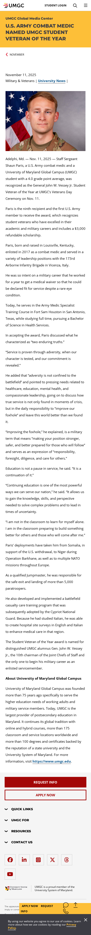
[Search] (75, 5)
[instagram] (39, 858)
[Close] (86, 920)
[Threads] (67, 858)
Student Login (55, 5)
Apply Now (30, 906)
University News (51, 81)
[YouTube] (11, 872)
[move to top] (75, 906)
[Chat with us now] (66, 906)
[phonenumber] (66, 912)
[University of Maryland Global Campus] (13, 5)
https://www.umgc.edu (51, 761)
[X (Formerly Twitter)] (53, 858)
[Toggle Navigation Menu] (85, 5)
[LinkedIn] (25, 858)
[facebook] (11, 858)
